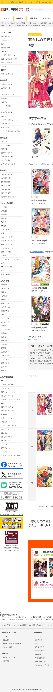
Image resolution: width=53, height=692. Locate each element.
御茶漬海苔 (5, 311)
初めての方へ (6, 127)
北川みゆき (5, 322)
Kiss (2, 403)
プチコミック (6, 388)
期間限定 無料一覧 (7, 197)
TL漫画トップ (6, 66)
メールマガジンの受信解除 (12, 643)
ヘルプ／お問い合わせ (9, 120)
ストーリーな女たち (8, 385)
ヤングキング (6, 440)
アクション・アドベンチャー (11, 259)
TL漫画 (3, 222)
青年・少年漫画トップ (9, 63)
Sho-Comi (4, 433)
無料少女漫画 (6, 185)
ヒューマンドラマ (7, 237)
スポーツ (4, 256)
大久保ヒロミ (6, 307)
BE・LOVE (5, 381)
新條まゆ (4, 337)
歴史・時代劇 (6, 252)
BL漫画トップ (6, 70)
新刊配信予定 (6, 48)
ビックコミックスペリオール (11, 455)
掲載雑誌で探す (6, 153)
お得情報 (6, 661)
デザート (4, 444)
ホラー (3, 263)
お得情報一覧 (6, 88)
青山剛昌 (4, 285)
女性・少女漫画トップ (9, 59)
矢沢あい (4, 370)
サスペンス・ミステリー (9, 248)
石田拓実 (4, 296)
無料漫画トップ (6, 36)
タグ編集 (33, 339)
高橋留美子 (5, 352)
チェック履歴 (6, 106)
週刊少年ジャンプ (7, 396)
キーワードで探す (7, 156)
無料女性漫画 (6, 182)
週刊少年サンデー (7, 437)
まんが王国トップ (8, 625)
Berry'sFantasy (36, 252)
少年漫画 (4, 218)
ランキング (5, 40)
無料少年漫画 (6, 193)
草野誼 (3, 326)
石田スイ (4, 292)
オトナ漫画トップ (7, 74)
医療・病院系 (6, 274)
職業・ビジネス (6, 244)
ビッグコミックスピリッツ (10, 399)
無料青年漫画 (6, 189)
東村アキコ (5, 359)
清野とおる (5, 341)
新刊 (2, 44)
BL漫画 (3, 226)
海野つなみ (5, 300)
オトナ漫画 (5, 229)
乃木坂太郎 (5, 355)
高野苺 (3, 348)
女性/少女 (33, 18)
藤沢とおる (5, 363)
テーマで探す (6, 145)
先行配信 (20, 18)
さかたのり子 (6, 329)
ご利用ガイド (6, 124)
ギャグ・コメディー (8, 241)
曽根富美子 (5, 344)
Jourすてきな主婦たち (9, 426)
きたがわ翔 (5, 318)
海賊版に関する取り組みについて (11, 515)
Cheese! (4, 414)
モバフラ (4, 452)
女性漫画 (4, 207)
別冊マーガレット (7, 418)
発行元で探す (6, 160)
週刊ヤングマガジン (8, 392)
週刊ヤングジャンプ (8, 411)
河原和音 (4, 314)
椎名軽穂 (4, 333)
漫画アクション (6, 448)
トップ (6, 18)
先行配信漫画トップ (8, 55)
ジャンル (4, 51)
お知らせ (4, 116)
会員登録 (4, 98)
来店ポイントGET (7, 84)
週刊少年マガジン (7, 407)
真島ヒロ (4, 367)
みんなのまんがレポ (8, 164)
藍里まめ (45, 164)
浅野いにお (5, 288)
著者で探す (5, 149)
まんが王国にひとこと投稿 (10, 131)
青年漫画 (4, 215)
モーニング (5, 429)
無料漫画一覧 (6, 178)
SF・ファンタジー (7, 267)
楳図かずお (5, 303)
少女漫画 (4, 211)
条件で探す (5, 141)
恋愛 (2, 233)
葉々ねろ (33, 164)
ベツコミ (4, 422)
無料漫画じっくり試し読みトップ (32, 625)
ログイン (4, 102)
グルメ (3, 270)
